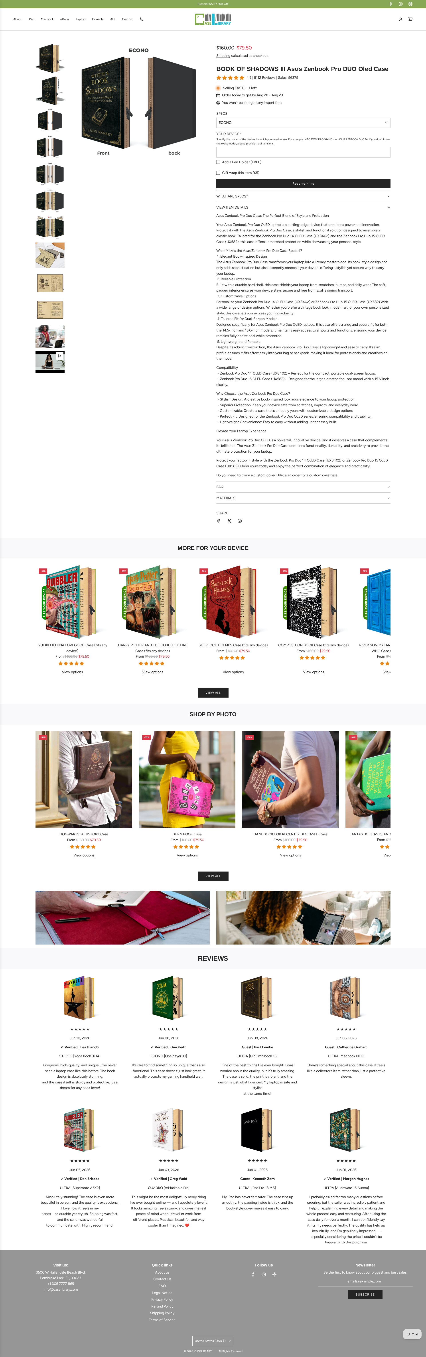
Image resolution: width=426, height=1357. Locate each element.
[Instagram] (401, 4)
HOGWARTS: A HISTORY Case (83, 834)
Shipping (223, 55)
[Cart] (410, 19)
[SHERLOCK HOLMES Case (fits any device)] (233, 602)
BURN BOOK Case (187, 834)
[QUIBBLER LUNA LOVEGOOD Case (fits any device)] (72, 602)
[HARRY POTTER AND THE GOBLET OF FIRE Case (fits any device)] (152, 602)
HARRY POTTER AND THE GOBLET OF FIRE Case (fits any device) (152, 648)
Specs (221, 113)
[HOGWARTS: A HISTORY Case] (84, 779)
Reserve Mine (303, 183)
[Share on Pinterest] (240, 522)
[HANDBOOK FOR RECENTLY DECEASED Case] (290, 779)
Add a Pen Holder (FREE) (241, 162)
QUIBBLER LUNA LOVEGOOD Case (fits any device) (72, 648)
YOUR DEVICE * (229, 134)
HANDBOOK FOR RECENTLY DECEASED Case (290, 834)
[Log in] (401, 19)
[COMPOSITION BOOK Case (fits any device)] (313, 602)
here (333, 475)
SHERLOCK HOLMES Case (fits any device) (233, 645)
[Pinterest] (410, 4)
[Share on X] (229, 522)
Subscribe (365, 1294)
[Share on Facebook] (218, 522)
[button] (44, 620)
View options (72, 672)
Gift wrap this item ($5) (240, 173)
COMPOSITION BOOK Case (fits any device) (313, 645)
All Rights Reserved (231, 1351)
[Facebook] (391, 4)
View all (213, 693)
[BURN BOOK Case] (187, 779)
